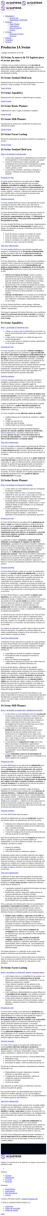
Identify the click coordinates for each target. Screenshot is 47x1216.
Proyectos (13, 36)
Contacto (8, 42)
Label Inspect (14, 26)
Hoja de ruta (14, 18)
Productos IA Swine (17, 34)
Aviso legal (9, 1206)
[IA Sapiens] (11, 1159)
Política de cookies (11, 1210)
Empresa (8, 38)
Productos (8, 22)
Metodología (9, 16)
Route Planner (14, 24)
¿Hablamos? (5, 1153)
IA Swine (8, 32)
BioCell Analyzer (16, 28)
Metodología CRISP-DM (18, 20)
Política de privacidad (12, 1208)
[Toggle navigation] (2, 12)
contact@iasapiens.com (30, 1199)
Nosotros (8, 1176)
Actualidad (9, 40)
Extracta (12, 30)
